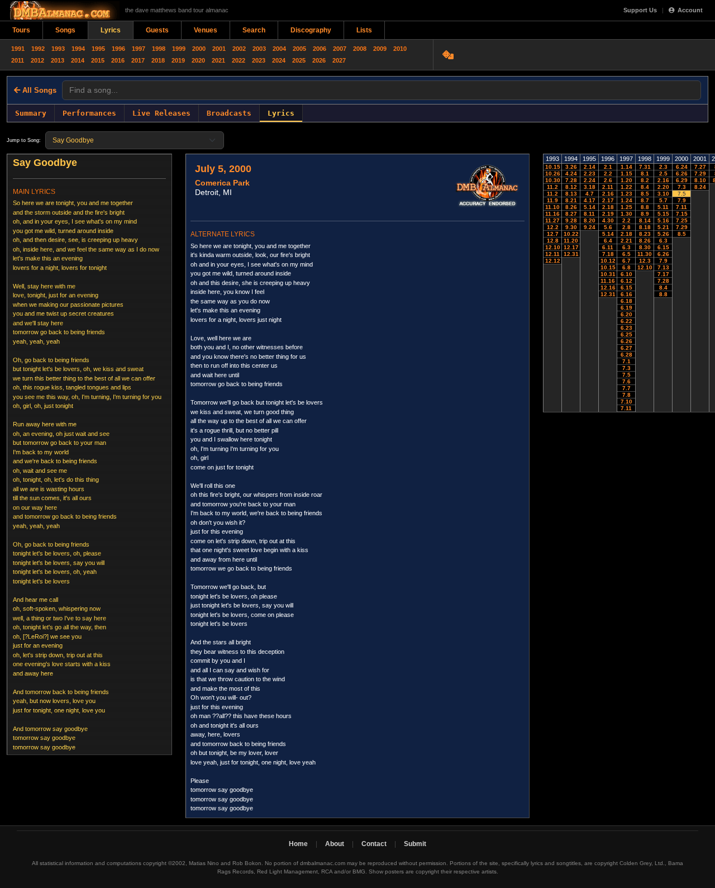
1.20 (626, 180)
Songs (65, 30)
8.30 (645, 247)
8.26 (571, 207)
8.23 (645, 234)
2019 (178, 60)
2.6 (608, 180)
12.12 (552, 261)
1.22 (626, 187)
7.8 (626, 395)
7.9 (663, 261)
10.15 (552, 167)
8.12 (571, 187)
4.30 (608, 220)
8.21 (571, 200)
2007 (339, 48)
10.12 (608, 261)
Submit (415, 844)
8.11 (589, 214)
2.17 (608, 200)
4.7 (589, 194)
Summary (30, 113)
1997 (138, 48)
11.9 (552, 200)
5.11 (663, 207)
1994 (78, 48)
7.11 (626, 408)
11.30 (644, 254)
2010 (400, 48)
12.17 (571, 247)
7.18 (608, 254)
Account (690, 10)
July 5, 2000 (223, 168)
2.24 (589, 180)
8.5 (645, 194)
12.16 (608, 287)
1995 (98, 48)
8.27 (571, 214)
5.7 (663, 200)
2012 (37, 60)
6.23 (626, 328)
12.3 (645, 261)
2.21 (626, 241)
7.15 (682, 214)
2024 (278, 60)
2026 (319, 60)
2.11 (607, 187)
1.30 (626, 214)
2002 (239, 48)
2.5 (663, 173)
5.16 (663, 220)
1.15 (626, 173)
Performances (89, 113)
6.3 (626, 247)
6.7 (626, 261)
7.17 (663, 274)
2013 (57, 60)
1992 (38, 48)
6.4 (608, 241)
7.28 (571, 180)
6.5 (626, 254)
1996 (118, 48)
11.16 (552, 214)
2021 (218, 60)
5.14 (589, 207)
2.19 (608, 214)
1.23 (626, 194)
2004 (279, 48)
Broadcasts (229, 113)
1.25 (626, 207)
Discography (310, 30)
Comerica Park (222, 182)
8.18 (645, 227)
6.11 (607, 247)
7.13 (663, 267)
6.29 (682, 180)
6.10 (626, 274)
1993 (58, 48)
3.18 (589, 187)
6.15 (626, 287)
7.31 (645, 167)
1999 (178, 48)
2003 (259, 48)
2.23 (589, 173)
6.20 (626, 314)
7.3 (626, 368)
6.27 (626, 348)
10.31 (608, 274)
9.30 (571, 227)
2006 (319, 48)
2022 (238, 60)
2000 (199, 48)
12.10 (552, 247)
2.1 (608, 167)
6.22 (626, 321)
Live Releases (161, 113)
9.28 (571, 220)
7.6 (626, 381)
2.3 (663, 167)
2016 (118, 60)
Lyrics (111, 30)
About (334, 844)
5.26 (663, 234)
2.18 (608, 207)
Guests (157, 30)
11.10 (552, 207)
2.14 (589, 167)
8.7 (645, 200)
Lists (364, 30)
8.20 (589, 220)
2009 (380, 48)
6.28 (626, 355)
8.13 (571, 194)
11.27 (552, 220)
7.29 (682, 227)
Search (253, 30)
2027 (339, 60)
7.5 (626, 375)
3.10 (663, 194)
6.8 (626, 267)
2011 (17, 60)
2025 (299, 60)
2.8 (626, 227)
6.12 (626, 281)
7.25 (682, 220)
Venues (205, 30)
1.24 (626, 200)
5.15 (663, 214)
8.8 (645, 207)
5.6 (608, 227)
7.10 (626, 401)
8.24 (700, 187)
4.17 (589, 200)
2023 (258, 60)
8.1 (645, 173)
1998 (158, 48)
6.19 (626, 308)
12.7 (553, 234)
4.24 (571, 173)
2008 (359, 48)
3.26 (571, 167)
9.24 (589, 227)
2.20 (663, 187)
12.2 (553, 227)
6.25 (626, 334)
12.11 (552, 254)
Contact (374, 844)
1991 (18, 48)
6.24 (682, 167)
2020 (198, 60)
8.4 (645, 187)
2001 (219, 48)
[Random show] (449, 55)
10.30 (552, 180)
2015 (97, 60)
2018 (158, 60)
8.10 (700, 180)
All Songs (38, 90)
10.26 (552, 173)
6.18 (626, 301)
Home (298, 844)
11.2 (552, 187)
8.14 (645, 220)
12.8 (553, 241)
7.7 (626, 388)
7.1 (626, 361)
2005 (299, 48)
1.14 (626, 167)
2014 (77, 60)
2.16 (608, 194)
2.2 (608, 173)
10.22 (571, 234)
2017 (138, 60)
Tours (21, 30)
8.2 (645, 180)
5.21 (663, 227)
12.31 (571, 254)
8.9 (645, 214)
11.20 (571, 241)
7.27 (700, 167)
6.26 (626, 341)
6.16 (626, 294)
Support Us (640, 10)
